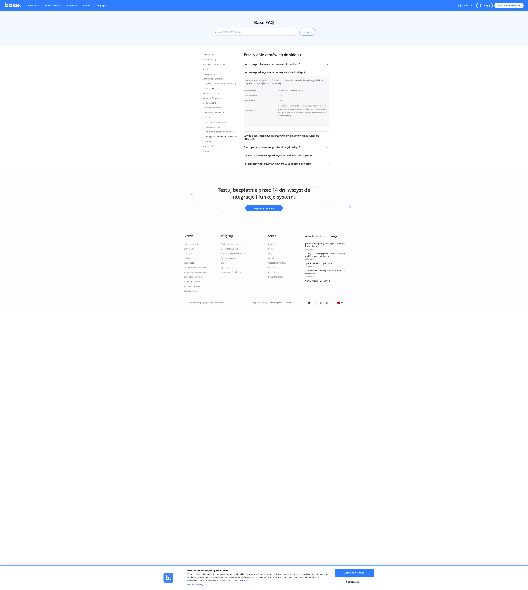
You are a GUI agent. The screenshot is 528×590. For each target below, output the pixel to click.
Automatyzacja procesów (195, 272)
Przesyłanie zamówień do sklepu (221, 136)
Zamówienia (189, 248)
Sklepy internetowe (212, 112)
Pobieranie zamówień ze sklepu (220, 131)
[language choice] (340, 302)
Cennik (87, 5)
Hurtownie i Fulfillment (231, 272)
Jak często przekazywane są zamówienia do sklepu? (272, 64)
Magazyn (188, 253)
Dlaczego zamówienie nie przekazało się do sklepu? (272, 147)
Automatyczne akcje (212, 64)
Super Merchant (275, 277)
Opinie (271, 258)
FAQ (270, 253)
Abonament (208, 54)
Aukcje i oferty (209, 59)
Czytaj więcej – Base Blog (317, 280)
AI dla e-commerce (192, 286)
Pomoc (271, 248)
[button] (465, 5)
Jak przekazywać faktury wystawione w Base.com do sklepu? (277, 163)
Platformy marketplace (231, 244)
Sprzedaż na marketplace (195, 267)
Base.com (192, 303)
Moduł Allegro (209, 103)
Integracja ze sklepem (215, 122)
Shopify (208, 141)
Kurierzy (207, 88)
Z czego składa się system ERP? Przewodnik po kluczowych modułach (325, 254)
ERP (222, 263)
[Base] (13, 5)
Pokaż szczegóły (195, 584)
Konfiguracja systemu (213, 78)
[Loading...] (309, 302)
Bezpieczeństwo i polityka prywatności (278, 302)
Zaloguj (486, 5)
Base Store (273, 272)
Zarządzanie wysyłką (193, 277)
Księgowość (189, 263)
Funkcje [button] (32, 5)
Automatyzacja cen (192, 281)
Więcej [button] (100, 5)
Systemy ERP (209, 146)
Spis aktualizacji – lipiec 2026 (318, 263)
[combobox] (255, 32)
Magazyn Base (209, 93)
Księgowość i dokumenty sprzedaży (219, 83)
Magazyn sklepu (212, 127)
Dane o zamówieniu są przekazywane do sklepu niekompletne (278, 155)
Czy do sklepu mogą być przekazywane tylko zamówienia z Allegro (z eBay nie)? (281, 137)
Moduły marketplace (212, 107)
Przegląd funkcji (191, 244)
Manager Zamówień (212, 98)
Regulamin (257, 302)
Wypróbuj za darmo (507, 5)
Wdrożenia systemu (277, 263)
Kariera (271, 267)
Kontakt (271, 244)
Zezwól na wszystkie (354, 573)
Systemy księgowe (229, 258)
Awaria (206, 69)
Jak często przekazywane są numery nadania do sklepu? (274, 72)
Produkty (187, 258)
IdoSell (208, 117)
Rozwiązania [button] (51, 5)
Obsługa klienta (191, 291)
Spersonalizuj (352, 582)
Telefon (206, 151)
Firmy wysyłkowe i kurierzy (233, 253)
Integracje (71, 5)
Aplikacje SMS (227, 267)
